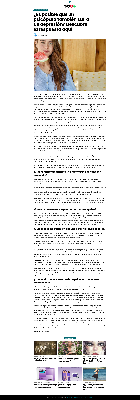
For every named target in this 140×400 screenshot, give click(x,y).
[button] (35, 2)
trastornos (44, 35)
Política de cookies (86, 397)
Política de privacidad (73, 397)
